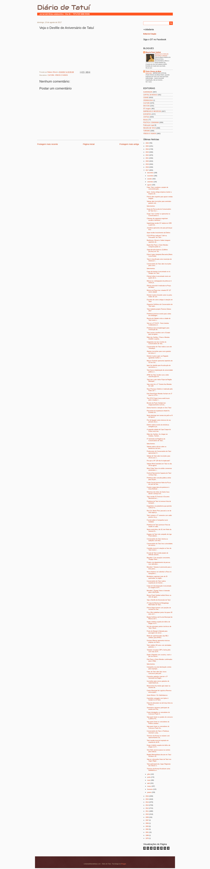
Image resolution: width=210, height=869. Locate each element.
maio (149, 780)
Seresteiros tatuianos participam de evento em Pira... (158, 708)
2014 (147, 802)
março (149, 786)
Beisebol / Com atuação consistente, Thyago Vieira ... (158, 558)
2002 (147, 829)
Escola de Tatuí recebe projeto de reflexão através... (157, 553)
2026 (147, 143)
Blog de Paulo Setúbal (153, 52)
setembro (150, 182)
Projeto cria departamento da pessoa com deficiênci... (158, 563)
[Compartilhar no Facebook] (87, 72)
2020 (147, 161)
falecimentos (151, 206)
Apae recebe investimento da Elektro (158, 232)
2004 (147, 823)
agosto (149, 185)
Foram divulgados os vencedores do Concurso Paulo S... (158, 713)
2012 (147, 808)
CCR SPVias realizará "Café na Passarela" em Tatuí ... (157, 236)
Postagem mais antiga (129, 144)
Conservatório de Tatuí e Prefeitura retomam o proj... (158, 732)
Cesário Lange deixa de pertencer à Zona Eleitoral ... (158, 488)
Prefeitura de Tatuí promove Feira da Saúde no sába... (158, 525)
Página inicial (88, 144)
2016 (147, 796)
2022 (147, 155)
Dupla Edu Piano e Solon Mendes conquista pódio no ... (157, 245)
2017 (147, 170)
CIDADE (146, 97)
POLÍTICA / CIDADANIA (151, 122)
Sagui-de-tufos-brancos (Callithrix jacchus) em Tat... (157, 250)
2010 (147, 814)
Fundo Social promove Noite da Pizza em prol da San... (159, 483)
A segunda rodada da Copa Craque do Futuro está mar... (159, 430)
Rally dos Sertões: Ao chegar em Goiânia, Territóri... (157, 435)
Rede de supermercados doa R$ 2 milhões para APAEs (157, 636)
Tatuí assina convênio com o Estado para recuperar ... (158, 333)
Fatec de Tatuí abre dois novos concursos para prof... (156, 672)
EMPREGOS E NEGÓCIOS (152, 111)
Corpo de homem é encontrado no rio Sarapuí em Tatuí (158, 272)
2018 (147, 167)
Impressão (149, 73)
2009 (147, 817)
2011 (147, 811)
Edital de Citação (149, 34)
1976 (147, 838)
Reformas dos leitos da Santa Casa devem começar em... (158, 492)
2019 (147, 164)
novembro (150, 176)
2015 (147, 799)
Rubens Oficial (52, 72)
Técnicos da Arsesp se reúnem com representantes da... (158, 736)
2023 (147, 152)
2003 (147, 826)
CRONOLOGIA (148, 100)
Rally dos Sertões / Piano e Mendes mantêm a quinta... (158, 338)
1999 (147, 835)
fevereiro (150, 789)
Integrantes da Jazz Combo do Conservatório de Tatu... (156, 342)
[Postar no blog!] (83, 72)
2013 (147, 805)
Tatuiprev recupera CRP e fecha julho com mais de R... (158, 650)
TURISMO (146, 131)
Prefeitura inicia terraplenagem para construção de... (158, 328)
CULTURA (51, 75)
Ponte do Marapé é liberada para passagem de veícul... (157, 632)
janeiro (149, 792)
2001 (147, 832)
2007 (147, 820)
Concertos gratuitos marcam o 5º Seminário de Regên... (157, 677)
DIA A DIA (146, 106)
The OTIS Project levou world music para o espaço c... (158, 399)
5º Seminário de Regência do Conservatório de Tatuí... (156, 439)
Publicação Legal (148, 125)
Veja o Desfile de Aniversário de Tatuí (159, 600)
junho (149, 777)
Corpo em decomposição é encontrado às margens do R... (159, 586)
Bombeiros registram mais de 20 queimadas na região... (157, 577)
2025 (147, 146)
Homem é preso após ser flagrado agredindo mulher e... (157, 356)
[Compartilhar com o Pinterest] (89, 72)
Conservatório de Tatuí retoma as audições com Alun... (157, 539)
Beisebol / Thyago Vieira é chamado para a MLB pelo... (158, 591)
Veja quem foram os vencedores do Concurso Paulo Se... (158, 727)
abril (148, 783)
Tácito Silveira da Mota (153, 71)
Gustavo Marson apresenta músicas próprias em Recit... (158, 641)
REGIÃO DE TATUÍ (149, 128)
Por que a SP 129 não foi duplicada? (158, 460)
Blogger (123, 864)
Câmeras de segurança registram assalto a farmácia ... (157, 219)
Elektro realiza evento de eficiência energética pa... (158, 425)
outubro (149, 179)
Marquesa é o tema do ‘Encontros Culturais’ (161, 54)
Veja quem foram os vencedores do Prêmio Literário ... (158, 722)
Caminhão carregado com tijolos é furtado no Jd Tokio (157, 699)
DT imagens (147, 108)
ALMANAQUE (147, 92)
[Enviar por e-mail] (81, 72)
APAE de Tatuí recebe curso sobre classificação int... (158, 375)
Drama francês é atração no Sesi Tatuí (159, 408)
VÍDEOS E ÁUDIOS (61, 75)
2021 (147, 158)
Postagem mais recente (47, 144)
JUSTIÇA (146, 117)
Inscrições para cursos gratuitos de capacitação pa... (158, 682)
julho (149, 774)
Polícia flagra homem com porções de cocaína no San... (159, 608)
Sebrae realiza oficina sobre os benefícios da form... (156, 447)
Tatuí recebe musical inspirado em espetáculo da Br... (158, 741)
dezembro (150, 173)
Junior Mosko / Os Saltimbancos (157, 695)
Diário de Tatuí (63, 7)
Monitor (145, 120)
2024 (147, 149)
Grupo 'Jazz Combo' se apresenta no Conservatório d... (158, 214)
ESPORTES (147, 114)
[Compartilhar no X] (85, 72)
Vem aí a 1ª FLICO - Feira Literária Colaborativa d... (158, 324)
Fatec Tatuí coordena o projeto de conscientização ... (157, 188)
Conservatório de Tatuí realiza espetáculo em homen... (156, 582)
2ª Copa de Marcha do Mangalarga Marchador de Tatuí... (158, 603)
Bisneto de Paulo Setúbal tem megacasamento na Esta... (156, 403)
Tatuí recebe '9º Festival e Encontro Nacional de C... (158, 497)
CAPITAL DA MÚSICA (150, 95)
